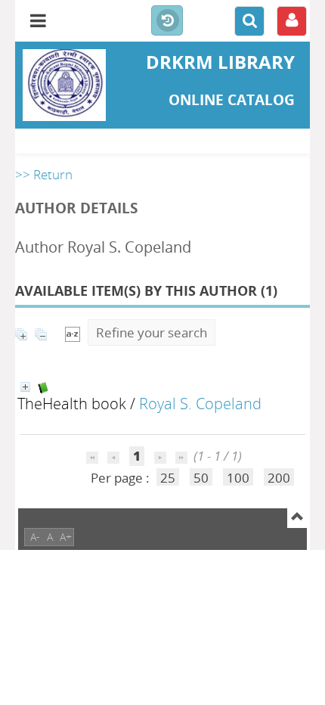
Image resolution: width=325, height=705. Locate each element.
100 (238, 477)
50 (201, 477)
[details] (25, 387)
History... (167, 21)
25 (167, 477)
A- (35, 537)
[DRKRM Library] (64, 85)
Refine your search (151, 332)
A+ (66, 537)
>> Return (44, 174)
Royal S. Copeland (200, 403)
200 (279, 477)
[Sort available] (72, 332)
